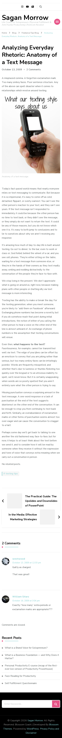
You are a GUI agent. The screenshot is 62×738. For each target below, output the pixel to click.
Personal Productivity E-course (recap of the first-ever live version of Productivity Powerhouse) (31, 667)
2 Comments (33, 69)
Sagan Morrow (25, 17)
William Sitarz (20, 596)
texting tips (12, 473)
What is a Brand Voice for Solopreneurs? (26, 647)
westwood (18, 558)
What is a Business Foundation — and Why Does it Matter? (32, 656)
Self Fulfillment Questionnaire (21, 683)
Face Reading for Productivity (20, 676)
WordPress (33, 728)
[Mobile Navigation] (57, 22)
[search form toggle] (40, 6)
